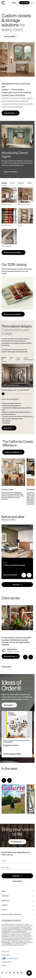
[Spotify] (17, 968)
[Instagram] (6, 968)
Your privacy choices (12, 953)
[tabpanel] (17, 221)
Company (4, 900)
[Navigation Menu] (32, 3)
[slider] (3, 393)
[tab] (4, 183)
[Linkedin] (10, 968)
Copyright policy (6, 957)
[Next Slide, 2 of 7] (29, 572)
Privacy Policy (17, 876)
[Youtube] (21, 968)
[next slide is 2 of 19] (9, 776)
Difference (5, 891)
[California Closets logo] (3, 2)
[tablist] (17, 183)
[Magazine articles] (17, 720)
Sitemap (4, 960)
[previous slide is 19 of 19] (4, 776)
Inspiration (5, 895)
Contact (4, 905)
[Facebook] (2, 968)
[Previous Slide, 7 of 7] (24, 572)
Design (4, 886)
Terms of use (5, 947)
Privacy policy (5, 950)
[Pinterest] (14, 968)
